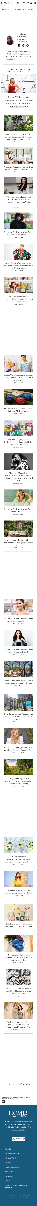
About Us (8, 1149)
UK (3, 1101)
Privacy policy (9, 1171)
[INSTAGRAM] (19, 45)
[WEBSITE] (23, 45)
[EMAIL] (27, 45)
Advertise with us (10, 1158)
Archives (25, 1084)
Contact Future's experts (12, 1153)
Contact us (8, 1162)
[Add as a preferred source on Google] (18, 1139)
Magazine (25, 3)
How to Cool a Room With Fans (23, 9)
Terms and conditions (12, 1167)
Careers (7, 1180)
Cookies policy (9, 1176)
